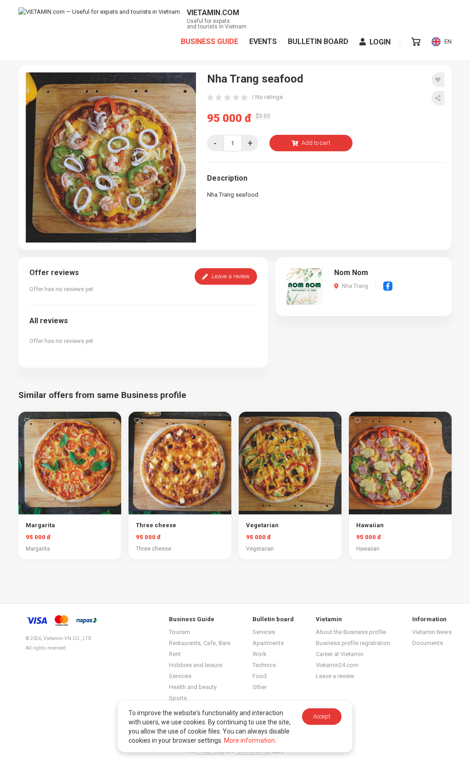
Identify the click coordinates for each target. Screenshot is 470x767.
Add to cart (316, 142)
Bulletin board (318, 41)
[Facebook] (387, 286)
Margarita (40, 525)
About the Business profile (351, 632)
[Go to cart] (415, 41)
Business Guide (209, 41)
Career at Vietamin (340, 654)
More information (249, 740)
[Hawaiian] (400, 463)
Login (380, 42)
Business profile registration (353, 643)
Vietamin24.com (337, 665)
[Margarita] (69, 463)
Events (263, 41)
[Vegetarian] (290, 463)
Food (259, 676)
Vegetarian (262, 525)
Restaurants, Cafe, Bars (199, 643)
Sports (178, 698)
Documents (427, 643)
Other (259, 687)
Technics (264, 665)
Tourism (179, 632)
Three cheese (156, 525)
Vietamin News (432, 632)
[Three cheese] (180, 463)
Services (180, 676)
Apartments (268, 643)
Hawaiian (370, 525)
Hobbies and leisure (195, 665)
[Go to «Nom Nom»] (304, 285)
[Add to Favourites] (437, 79)
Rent (175, 654)
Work (259, 654)
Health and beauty (193, 687)
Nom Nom (351, 272)
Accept (321, 716)
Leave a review (231, 276)
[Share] (437, 98)
